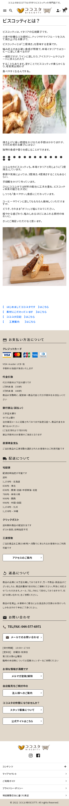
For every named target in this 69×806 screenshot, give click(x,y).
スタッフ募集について (22, 710)
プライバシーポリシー (13, 788)
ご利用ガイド (9, 780)
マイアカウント (10, 773)
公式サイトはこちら (22, 721)
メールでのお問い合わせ (22, 637)
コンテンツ (8, 766)
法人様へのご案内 (22, 693)
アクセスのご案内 (22, 557)
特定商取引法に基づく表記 (16, 795)
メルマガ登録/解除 (22, 676)
